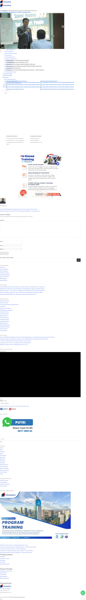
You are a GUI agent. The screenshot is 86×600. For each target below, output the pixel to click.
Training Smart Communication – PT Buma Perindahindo (13, 548)
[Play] (1, 398)
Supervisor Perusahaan (5, 308)
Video (1, 474)
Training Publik (3, 482)
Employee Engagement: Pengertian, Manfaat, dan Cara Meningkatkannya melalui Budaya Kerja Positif (24, 339)
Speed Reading (3, 280)
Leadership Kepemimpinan (11, 53)
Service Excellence (4, 276)
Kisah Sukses (3, 455)
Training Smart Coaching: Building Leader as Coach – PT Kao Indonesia (16, 550)
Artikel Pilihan (3, 572)
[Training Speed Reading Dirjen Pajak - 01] (49, 81)
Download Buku (3, 576)
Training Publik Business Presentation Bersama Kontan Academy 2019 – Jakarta (18, 209)
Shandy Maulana (26, 12)
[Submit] (1, 441)
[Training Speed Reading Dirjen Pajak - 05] (57, 86)
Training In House (4, 480)
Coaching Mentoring (4, 274)
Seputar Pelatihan (4, 468)
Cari (79, 260)
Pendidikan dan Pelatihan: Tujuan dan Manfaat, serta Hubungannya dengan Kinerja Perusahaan (22, 288)
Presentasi (2, 267)
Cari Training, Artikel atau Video (6, 257)
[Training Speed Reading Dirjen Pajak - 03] (57, 84)
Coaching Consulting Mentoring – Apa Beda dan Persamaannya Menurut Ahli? (18, 294)
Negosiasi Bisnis (4, 315)
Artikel (1, 447)
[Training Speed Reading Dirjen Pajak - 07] (57, 88)
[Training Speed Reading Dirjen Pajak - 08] (15, 89)
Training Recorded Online (6, 571)
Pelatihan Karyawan (4, 300)
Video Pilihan (3, 574)
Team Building (3, 330)
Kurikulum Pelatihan (4, 326)
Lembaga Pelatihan (4, 321)
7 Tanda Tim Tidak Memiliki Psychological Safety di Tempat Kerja (15, 340)
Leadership (2, 306)
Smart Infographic (10, 49)
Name (1, 241)
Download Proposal (4, 578)
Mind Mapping (3, 278)
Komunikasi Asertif (4, 317)
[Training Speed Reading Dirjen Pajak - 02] (23, 84)
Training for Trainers (4, 558)
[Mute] (1, 406)
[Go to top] (1, 599)
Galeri (1, 7)
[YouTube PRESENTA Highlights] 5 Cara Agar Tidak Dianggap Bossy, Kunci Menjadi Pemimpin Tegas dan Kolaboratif (27, 337)
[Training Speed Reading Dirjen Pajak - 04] (23, 86)
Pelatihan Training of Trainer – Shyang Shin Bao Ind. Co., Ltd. (14, 344)
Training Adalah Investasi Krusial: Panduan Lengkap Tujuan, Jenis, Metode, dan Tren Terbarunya (22, 286)
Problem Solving (4, 302)
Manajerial (2, 459)
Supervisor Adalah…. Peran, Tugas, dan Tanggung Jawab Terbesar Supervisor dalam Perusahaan (22, 290)
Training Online (3, 486)
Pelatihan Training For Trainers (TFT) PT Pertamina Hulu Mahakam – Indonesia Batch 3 (20, 211)
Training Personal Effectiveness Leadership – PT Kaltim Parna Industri (16, 552)
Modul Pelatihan (4, 323)
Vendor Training (3, 328)
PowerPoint (2, 461)
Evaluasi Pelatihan (4, 313)
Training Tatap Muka (5, 484)
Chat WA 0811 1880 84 (5, 588)
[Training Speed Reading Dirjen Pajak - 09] (57, 90)
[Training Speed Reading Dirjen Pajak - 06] (23, 88)
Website (1, 249)
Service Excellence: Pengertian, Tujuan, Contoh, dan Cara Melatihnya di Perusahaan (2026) (21, 292)
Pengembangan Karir (5, 325)
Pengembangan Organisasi (6, 310)
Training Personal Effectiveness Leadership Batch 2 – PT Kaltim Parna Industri (18, 547)
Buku (1, 449)
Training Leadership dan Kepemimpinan (9, 304)
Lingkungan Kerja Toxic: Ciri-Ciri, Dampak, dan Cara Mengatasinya (15, 342)
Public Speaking (4, 271)
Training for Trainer (4, 273)
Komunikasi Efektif (4, 319)
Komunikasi (2, 457)
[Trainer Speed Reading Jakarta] (16, 81)
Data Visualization (9, 51)
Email (1, 245)
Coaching (2, 451)
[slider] (15, 406)
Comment (2, 220)
